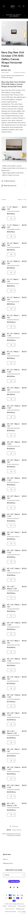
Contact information (10, 911)
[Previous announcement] (3, 15)
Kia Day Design (13, 904)
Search (5, 859)
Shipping (11, 72)
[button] (4, 6)
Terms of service (9, 909)
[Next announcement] (25, 15)
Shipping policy (20, 909)
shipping (23, 834)
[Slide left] (10, 49)
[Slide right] (17, 49)
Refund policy (12, 906)
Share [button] (5, 191)
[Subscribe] (23, 875)
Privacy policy (21, 906)
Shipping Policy (8, 863)
